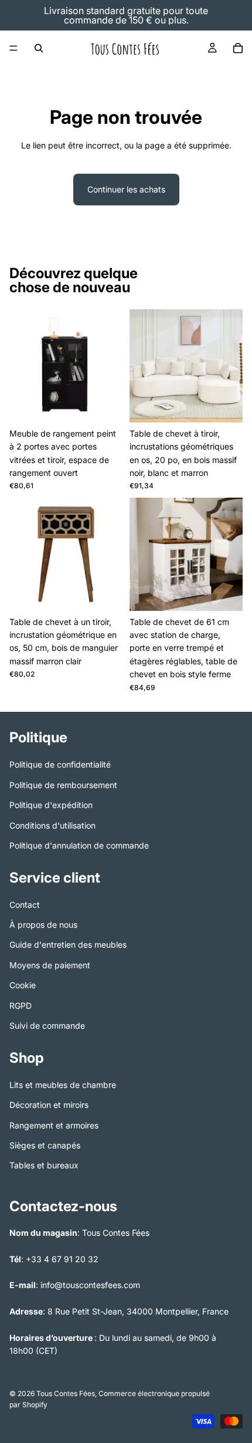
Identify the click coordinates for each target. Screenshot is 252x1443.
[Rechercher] (39, 48)
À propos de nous (43, 925)
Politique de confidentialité (60, 764)
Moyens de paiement (49, 965)
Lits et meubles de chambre (62, 1084)
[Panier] (238, 48)
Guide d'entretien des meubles (68, 944)
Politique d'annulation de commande (79, 845)
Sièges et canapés (44, 1145)
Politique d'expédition (51, 805)
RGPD (20, 1005)
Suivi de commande (47, 1025)
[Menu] (13, 48)
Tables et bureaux (44, 1165)
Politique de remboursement (63, 784)
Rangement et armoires (53, 1125)
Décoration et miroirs (48, 1105)
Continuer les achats (126, 189)
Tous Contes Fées (65, 1394)
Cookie (22, 985)
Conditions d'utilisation (52, 825)
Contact (24, 904)
